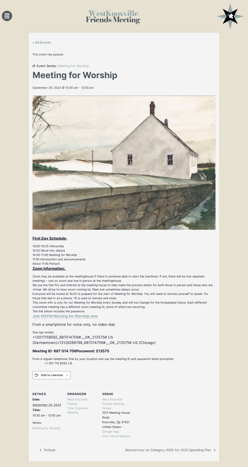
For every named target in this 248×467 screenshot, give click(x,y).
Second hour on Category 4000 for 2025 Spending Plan (168, 450)
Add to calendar (52, 375)
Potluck (49, 450)
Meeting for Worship (46, 428)
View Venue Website (116, 436)
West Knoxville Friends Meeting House (113, 404)
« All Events (41, 42)
